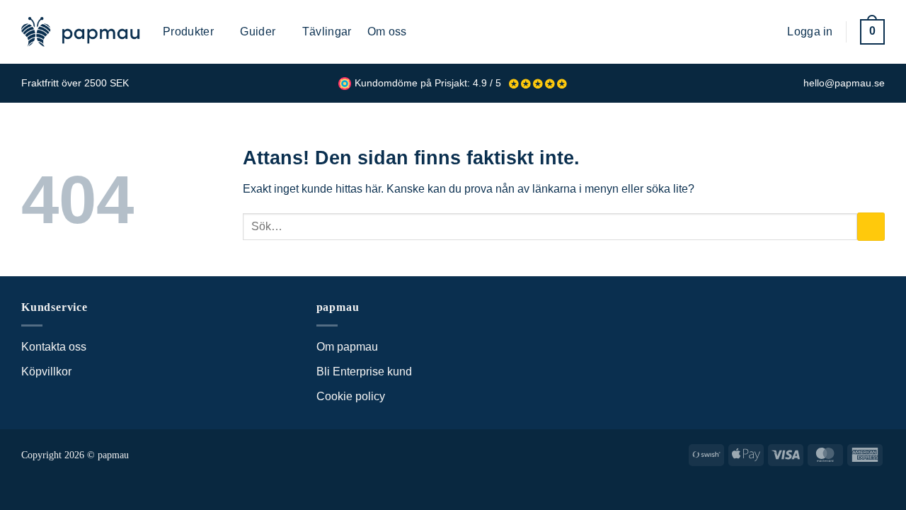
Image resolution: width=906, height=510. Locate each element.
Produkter (188, 32)
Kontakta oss (53, 347)
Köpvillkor (46, 372)
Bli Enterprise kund (364, 372)
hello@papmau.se (844, 83)
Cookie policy (350, 396)
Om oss (387, 32)
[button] (766, 31)
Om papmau (347, 347)
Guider (257, 32)
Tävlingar (327, 32)
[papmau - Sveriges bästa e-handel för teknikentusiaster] (81, 32)
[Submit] (871, 226)
